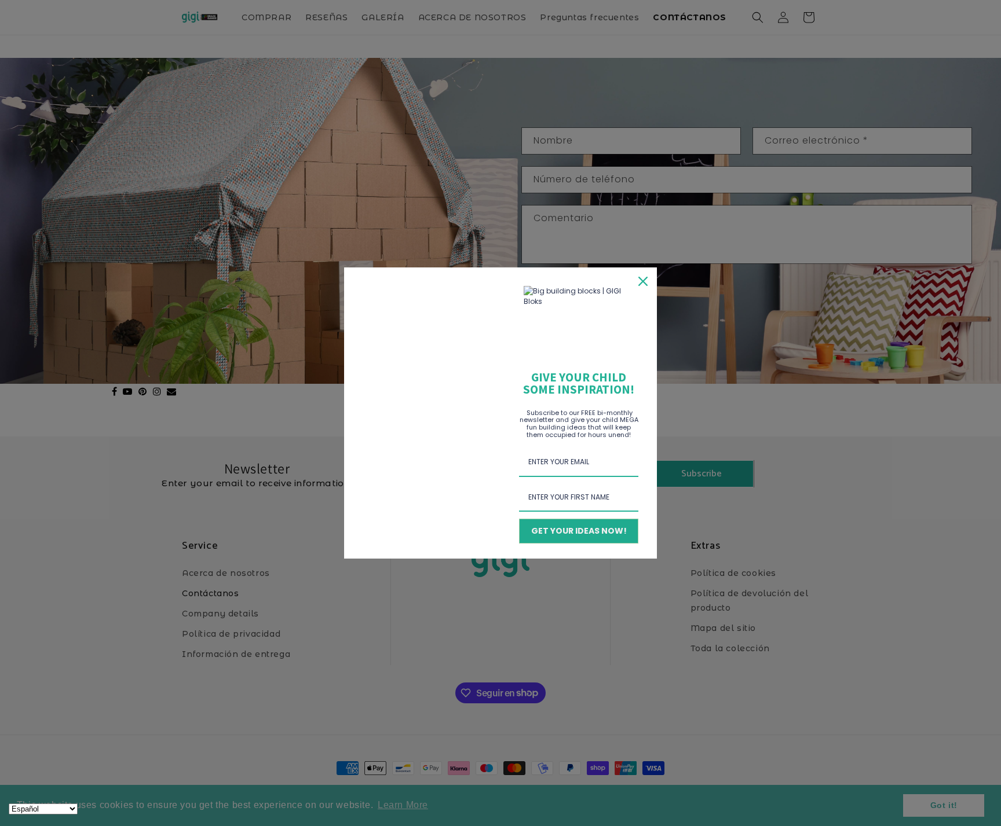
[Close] (643, 281)
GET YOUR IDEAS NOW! (579, 531)
